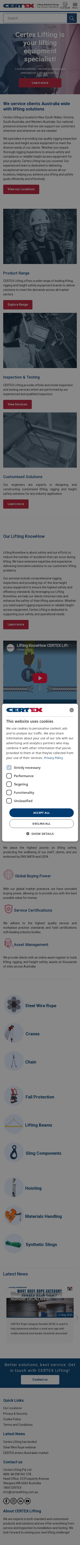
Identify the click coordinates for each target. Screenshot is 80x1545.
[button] (40, 833)
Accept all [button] (41, 812)
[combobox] (72, 710)
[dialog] (40, 772)
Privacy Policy (53, 758)
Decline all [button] (41, 823)
